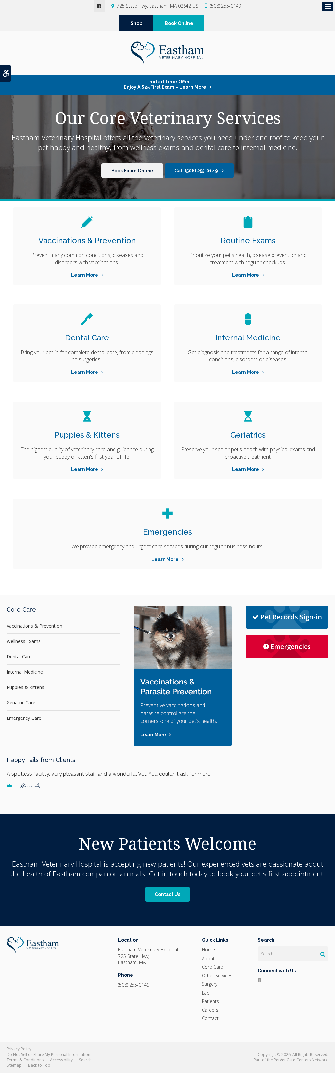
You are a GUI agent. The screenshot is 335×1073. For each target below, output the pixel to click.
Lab (206, 993)
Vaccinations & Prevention (87, 240)
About (208, 958)
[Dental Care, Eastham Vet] (87, 319)
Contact (210, 1018)
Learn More (84, 275)
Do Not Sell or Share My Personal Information (48, 1054)
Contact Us (167, 894)
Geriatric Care (21, 703)
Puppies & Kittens (87, 435)
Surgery (209, 984)
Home (208, 949)
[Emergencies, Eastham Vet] (167, 513)
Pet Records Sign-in (291, 617)
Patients (210, 1001)
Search (85, 1060)
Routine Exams (248, 240)
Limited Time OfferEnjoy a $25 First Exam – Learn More (165, 84)
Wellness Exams (24, 641)
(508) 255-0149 (225, 6)
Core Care (212, 967)
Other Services (217, 975)
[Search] (322, 954)
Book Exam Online (132, 170)
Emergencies (167, 532)
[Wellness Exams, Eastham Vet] (248, 222)
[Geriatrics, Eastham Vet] (248, 416)
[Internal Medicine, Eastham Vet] (248, 319)
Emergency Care (24, 718)
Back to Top (39, 1065)
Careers (210, 1010)
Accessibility (61, 1060)
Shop (136, 23)
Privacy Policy (19, 1049)
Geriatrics (248, 435)
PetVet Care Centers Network (300, 1060)
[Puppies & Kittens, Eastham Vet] (87, 416)
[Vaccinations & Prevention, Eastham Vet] (87, 222)
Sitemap (14, 1065)
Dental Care (87, 337)
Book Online (179, 23)
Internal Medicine (248, 337)
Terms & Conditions (25, 1060)
